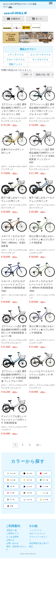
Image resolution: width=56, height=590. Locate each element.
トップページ (36, 530)
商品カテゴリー (28, 49)
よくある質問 (12, 537)
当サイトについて (37, 533)
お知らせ (10, 540)
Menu (51, 1)
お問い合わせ (12, 543)
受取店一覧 (12, 530)
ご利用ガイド (12, 533)
